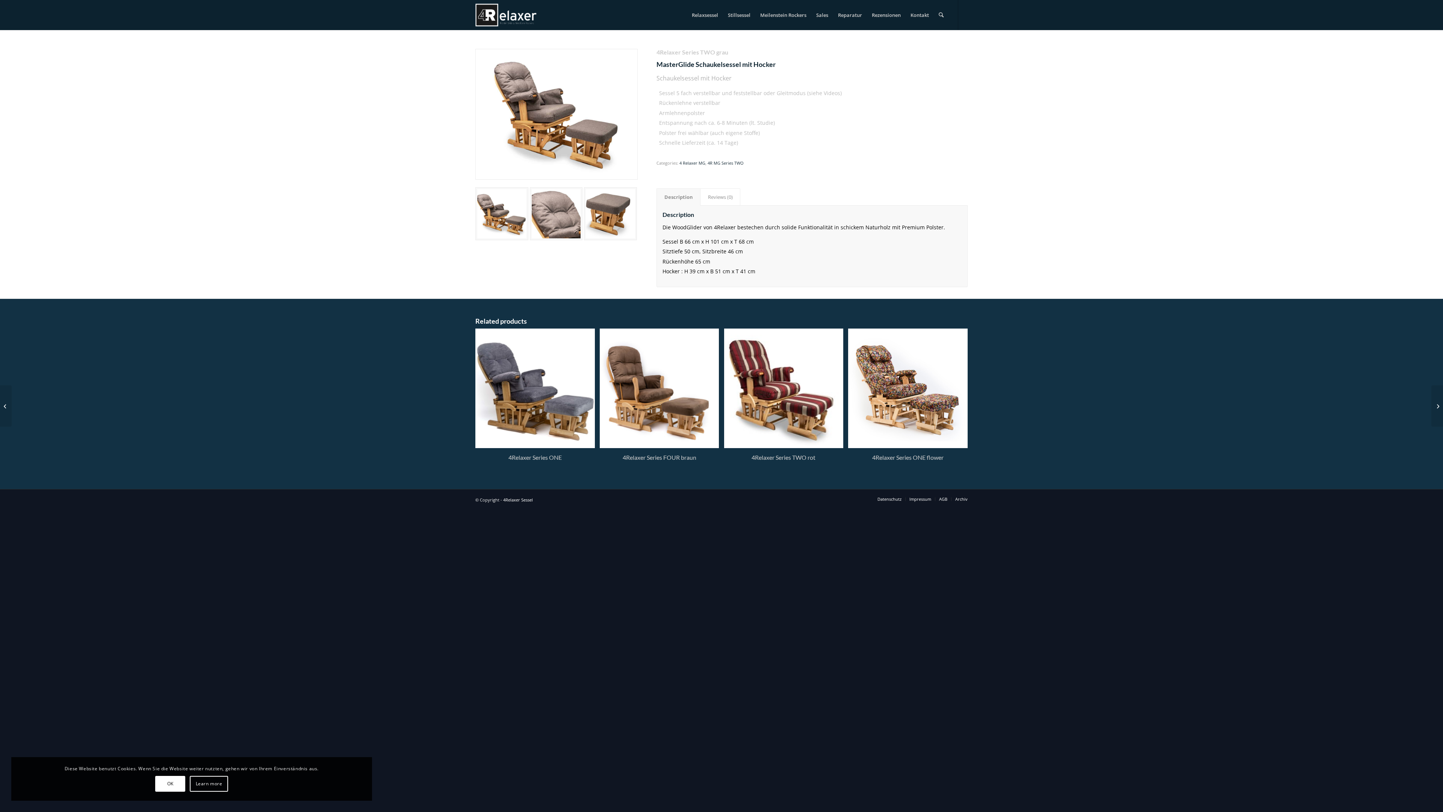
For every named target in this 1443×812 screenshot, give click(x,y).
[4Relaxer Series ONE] (6, 406)
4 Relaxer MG (692, 163)
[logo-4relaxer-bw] (506, 15)
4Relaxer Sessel (518, 500)
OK (170, 783)
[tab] (678, 197)
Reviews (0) (720, 197)
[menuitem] (705, 15)
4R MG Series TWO (726, 163)
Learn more (209, 783)
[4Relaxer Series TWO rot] (1437, 406)
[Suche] (941, 15)
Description (678, 197)
